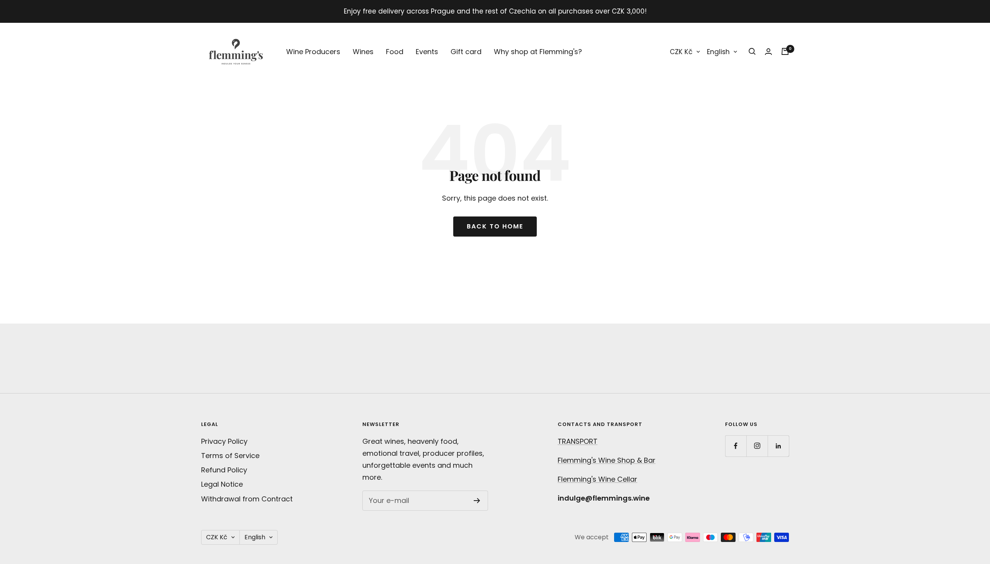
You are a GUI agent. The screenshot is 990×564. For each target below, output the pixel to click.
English (718, 51)
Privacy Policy (224, 441)
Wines (363, 51)
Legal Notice (222, 484)
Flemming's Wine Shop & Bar (606, 460)
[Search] (752, 51)
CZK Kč (681, 51)
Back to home (495, 226)
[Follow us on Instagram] (757, 446)
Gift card (466, 51)
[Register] (477, 500)
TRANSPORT (577, 441)
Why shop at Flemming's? (538, 51)
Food (394, 51)
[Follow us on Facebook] (735, 446)
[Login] (768, 51)
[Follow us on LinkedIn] (778, 446)
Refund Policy (224, 470)
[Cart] (785, 51)
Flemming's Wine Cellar (597, 479)
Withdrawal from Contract (247, 499)
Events (427, 51)
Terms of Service (230, 455)
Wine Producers (313, 51)
